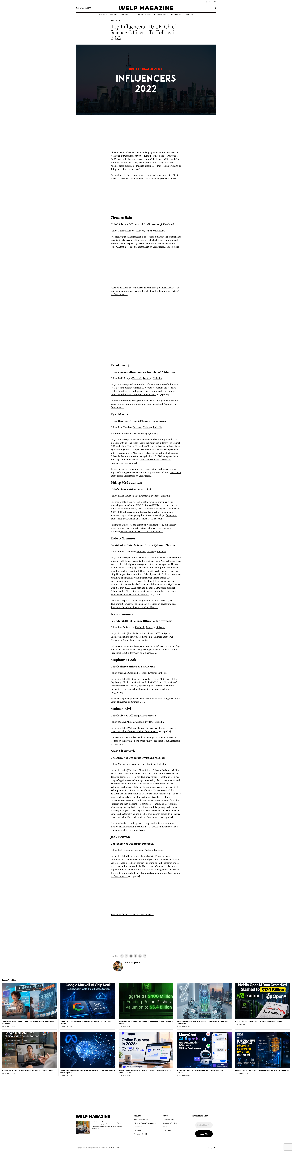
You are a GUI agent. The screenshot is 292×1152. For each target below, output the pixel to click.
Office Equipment (169, 1119)
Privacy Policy (138, 1130)
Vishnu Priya (241, 1024)
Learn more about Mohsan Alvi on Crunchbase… (134, 731)
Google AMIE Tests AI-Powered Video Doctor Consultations (27, 1070)
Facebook (139, 230)
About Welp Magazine (141, 1119)
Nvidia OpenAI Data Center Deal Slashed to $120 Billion (258, 1021)
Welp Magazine (132, 962)
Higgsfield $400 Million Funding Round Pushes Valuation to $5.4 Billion (146, 1022)
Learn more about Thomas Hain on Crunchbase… (142, 246)
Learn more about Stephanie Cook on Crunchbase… (147, 689)
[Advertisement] (146, 134)
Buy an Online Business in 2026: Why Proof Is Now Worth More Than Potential (145, 1071)
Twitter (148, 230)
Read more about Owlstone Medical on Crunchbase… (144, 828)
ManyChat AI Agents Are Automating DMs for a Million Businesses (200, 1071)
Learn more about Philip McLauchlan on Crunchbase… (144, 517)
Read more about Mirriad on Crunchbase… (141, 531)
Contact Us (138, 1127)
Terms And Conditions (141, 1134)
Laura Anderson (9, 1026)
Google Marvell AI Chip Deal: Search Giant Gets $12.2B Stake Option (85, 1022)
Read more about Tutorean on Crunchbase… (132, 914)
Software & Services (170, 1123)
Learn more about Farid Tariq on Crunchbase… (133, 394)
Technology (167, 1130)
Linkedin (159, 230)
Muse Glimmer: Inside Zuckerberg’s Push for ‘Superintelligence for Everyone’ (87, 1071)
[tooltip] (206, 2)
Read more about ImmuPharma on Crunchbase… (134, 607)
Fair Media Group (113, 1148)
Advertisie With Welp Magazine (145, 1123)
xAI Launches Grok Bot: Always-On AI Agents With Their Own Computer (202, 1022)
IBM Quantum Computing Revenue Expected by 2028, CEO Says (262, 1070)
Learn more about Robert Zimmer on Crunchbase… (143, 592)
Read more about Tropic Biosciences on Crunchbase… (146, 474)
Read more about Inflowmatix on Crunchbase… (134, 652)
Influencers (116, 20)
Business (166, 1127)
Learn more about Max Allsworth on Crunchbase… (135, 817)
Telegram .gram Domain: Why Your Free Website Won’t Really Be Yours (28, 1022)
